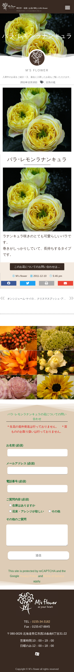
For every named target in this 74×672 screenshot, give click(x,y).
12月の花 (50, 82)
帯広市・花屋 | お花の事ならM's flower (32, 8)
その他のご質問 (16, 519)
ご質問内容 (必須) (17, 499)
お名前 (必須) (14, 445)
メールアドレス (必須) (20, 463)
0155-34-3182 (41, 621)
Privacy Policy (28, 576)
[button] (68, 8)
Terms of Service (53, 576)
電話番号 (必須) (16, 481)
